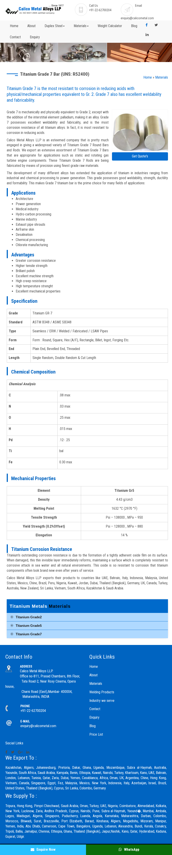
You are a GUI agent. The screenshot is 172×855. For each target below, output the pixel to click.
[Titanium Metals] (140, 131)
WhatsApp (131, 849)
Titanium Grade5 (29, 625)
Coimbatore (127, 806)
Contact (15, 37)
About (31, 26)
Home (14, 26)
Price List (96, 734)
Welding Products (101, 692)
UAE (103, 806)
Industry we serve (101, 700)
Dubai (65, 778)
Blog (134, 26)
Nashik (115, 831)
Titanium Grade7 (29, 634)
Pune (95, 811)
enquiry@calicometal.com (137, 18)
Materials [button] (80, 26)
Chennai (44, 831)
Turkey (94, 806)
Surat (37, 821)
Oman (84, 806)
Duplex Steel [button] (53, 26)
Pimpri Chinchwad (46, 806)
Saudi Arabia (69, 806)
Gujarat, (10, 836)
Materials (161, 77)
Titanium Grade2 (29, 617)
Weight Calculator (110, 26)
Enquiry (35, 37)
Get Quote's (140, 156)
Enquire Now (46, 849)
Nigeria (113, 806)
